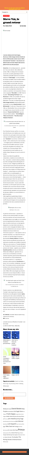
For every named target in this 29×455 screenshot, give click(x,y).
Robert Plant (14, 432)
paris (19, 426)
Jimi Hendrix (12, 419)
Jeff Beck (22, 416)
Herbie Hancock (10, 416)
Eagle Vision (19, 411)
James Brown (17, 416)
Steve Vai (5, 383)
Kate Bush (5, 424)
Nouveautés (6, 15)
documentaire (10, 411)
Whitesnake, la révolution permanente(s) (6, 341)
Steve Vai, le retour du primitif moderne (15, 342)
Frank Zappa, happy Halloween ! (6, 376)
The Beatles (15, 437)
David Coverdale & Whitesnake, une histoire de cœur (7, 360)
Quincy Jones (6, 432)
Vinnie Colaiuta (19, 383)
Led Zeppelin (12, 424)
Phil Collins (10, 430)
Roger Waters (20, 432)
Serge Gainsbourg (7, 434)
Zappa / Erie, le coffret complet (15, 357)
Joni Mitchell (19, 421)
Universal (15, 439)
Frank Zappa (10, 414)
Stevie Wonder (8, 437)
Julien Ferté (8, 26)
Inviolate (6, 323)
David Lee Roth (19, 381)
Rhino (10, 432)
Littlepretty (17, 325)
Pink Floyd (15, 430)
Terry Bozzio (11, 383)
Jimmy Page (19, 419)
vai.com (7, 318)
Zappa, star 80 (15, 375)
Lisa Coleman (19, 424)
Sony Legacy (14, 434)
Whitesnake (6, 386)
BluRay (5, 409)
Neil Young (15, 426)
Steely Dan (20, 434)
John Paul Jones (12, 421)
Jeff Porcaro (5, 418)
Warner (19, 439)
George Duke (18, 414)
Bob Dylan (9, 409)
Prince (21, 429)
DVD (15, 411)
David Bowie (16, 408)
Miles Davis (9, 426)
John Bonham (6, 421)
